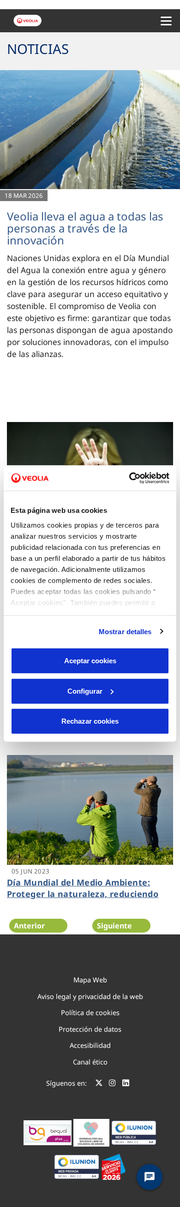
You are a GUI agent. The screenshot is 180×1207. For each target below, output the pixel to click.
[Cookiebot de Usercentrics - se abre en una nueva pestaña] (129, 478)
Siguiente (114, 926)
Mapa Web (90, 979)
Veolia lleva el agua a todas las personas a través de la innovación (85, 228)
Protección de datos (90, 1029)
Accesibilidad (90, 1045)
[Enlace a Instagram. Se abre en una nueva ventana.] (112, 1084)
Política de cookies (90, 1012)
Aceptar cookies (90, 661)
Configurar (84, 691)
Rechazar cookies (90, 721)
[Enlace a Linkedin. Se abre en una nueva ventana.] (125, 1084)
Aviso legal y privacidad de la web (90, 996)
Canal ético (90, 1061)
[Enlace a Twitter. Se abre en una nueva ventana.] (99, 1084)
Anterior (29, 926)
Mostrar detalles (125, 631)
